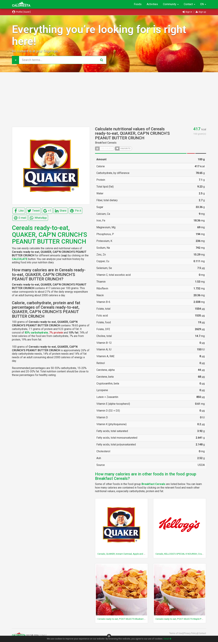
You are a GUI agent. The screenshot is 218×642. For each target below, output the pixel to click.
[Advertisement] (109, 99)
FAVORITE (125, 148)
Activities (152, 4)
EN (202, 4)
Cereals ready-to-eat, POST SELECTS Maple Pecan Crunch (184, 618)
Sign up (202, 12)
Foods (138, 4)
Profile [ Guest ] (23, 12)
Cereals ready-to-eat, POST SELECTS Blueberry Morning (125, 618)
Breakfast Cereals (105, 142)
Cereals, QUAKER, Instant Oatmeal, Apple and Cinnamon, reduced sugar (133, 553)
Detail (166, 638)
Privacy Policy (190, 633)
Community (170, 4)
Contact (188, 4)
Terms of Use (176, 633)
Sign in (189, 12)
